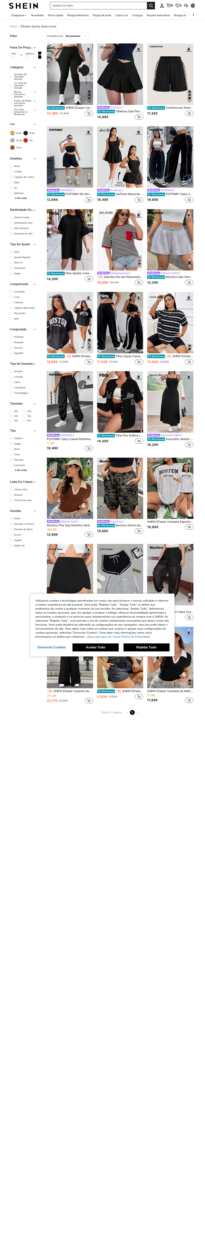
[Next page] (137, 712)
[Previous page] (127, 712)
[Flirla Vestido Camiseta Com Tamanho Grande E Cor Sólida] (70, 240)
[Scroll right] (193, 15)
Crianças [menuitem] (137, 15)
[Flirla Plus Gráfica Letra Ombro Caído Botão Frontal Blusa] (120, 402)
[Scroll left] (188, 15)
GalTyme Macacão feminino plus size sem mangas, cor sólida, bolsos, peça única (120, 194)
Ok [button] (39, 54)
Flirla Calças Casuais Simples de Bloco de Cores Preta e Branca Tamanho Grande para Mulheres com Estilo (120, 356)
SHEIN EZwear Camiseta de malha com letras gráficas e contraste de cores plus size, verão (70, 356)
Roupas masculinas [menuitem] (158, 15)
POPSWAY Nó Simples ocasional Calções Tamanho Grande (70, 194)
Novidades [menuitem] (37, 15)
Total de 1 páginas (111, 712)
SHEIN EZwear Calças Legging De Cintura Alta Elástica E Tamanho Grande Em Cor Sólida (70, 107)
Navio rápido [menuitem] (55, 15)
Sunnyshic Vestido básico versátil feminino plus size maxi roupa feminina (170, 439)
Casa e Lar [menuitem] (121, 15)
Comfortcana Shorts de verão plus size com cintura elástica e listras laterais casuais (170, 107)
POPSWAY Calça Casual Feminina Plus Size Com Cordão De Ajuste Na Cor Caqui (70, 439)
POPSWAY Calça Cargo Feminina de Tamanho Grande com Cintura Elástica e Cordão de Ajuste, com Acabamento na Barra (170, 194)
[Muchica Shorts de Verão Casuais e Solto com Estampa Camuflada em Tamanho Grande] (120, 488)
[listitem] (70, 82)
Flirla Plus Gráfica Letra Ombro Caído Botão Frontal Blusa (120, 435)
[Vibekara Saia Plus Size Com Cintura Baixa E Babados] (120, 74)
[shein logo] (23, 5)
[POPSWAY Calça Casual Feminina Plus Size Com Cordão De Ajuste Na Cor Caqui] (70, 402)
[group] (23, 76)
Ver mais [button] (22, 198)
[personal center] (162, 5)
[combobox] (66, 36)
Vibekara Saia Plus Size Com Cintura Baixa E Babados (120, 111)
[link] (169, 5)
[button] (186, 5)
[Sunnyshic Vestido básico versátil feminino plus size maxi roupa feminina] (170, 402)
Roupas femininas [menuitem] (78, 15)
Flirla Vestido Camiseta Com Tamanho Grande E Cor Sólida (70, 273)
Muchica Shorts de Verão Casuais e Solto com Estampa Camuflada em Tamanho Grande (120, 525)
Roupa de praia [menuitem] (102, 15)
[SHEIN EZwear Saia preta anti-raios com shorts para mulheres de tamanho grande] (70, 574)
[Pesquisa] (151, 5)
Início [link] (13, 26)
